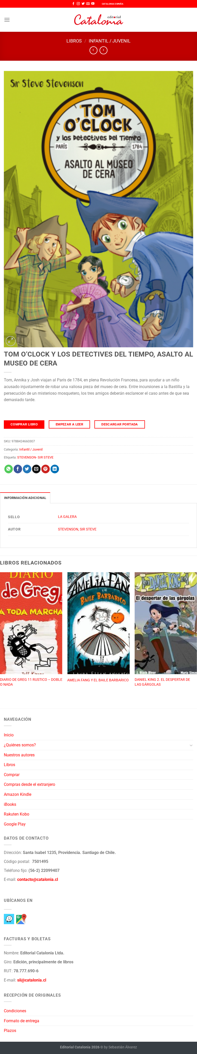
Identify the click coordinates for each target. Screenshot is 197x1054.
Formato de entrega (21, 1020)
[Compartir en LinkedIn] (55, 469)
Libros (74, 41)
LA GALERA (67, 517)
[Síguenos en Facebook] (73, 4)
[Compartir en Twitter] (27, 469)
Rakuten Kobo (16, 814)
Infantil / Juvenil (110, 41)
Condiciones (15, 1010)
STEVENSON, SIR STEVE (77, 529)
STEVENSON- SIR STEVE (35, 457)
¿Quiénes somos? (20, 745)
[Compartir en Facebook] (18, 469)
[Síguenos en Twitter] (83, 4)
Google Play (15, 824)
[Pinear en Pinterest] (45, 469)
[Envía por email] (36, 469)
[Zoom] (11, 341)
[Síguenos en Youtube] (92, 4)
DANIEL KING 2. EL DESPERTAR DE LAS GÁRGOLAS (162, 682)
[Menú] (7, 19)
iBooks (10, 804)
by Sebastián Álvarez (120, 1047)
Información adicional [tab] (25, 498)
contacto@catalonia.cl (37, 879)
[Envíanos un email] (88, 4)
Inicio (9, 735)
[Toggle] (191, 745)
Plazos (10, 1030)
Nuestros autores (19, 755)
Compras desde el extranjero (29, 784)
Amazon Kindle (17, 794)
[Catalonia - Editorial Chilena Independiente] (98, 20)
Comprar (11, 774)
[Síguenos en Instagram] (78, 4)
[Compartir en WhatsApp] (8, 469)
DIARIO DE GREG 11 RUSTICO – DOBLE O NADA (31, 682)
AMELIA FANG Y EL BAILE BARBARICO (98, 680)
